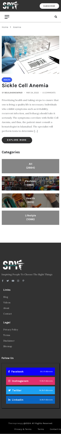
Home (5, 27)
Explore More (17, 140)
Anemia (17, 27)
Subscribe (49, 6)
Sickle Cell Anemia (25, 85)
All (30, 165)
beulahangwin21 (14, 92)
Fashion (30, 183)
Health (30, 200)
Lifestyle (30, 217)
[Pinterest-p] (23, 281)
